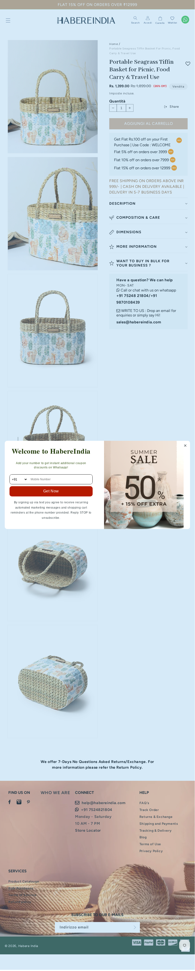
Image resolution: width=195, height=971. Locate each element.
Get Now (51, 491)
